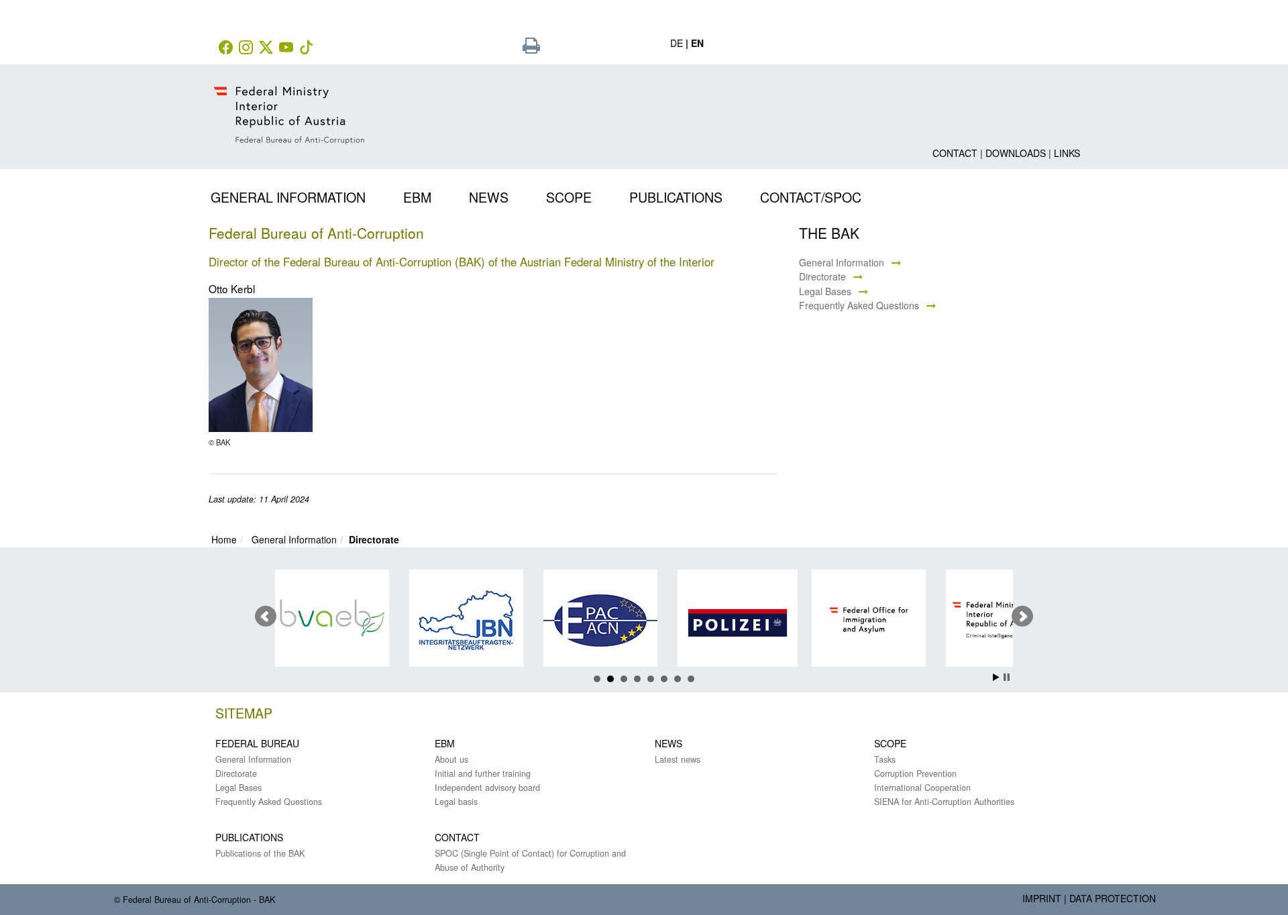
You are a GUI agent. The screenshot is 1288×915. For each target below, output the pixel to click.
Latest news (677, 759)
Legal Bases (825, 291)
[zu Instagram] (247, 48)
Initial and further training (483, 773)
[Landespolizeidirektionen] (727, 623)
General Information (841, 262)
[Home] (291, 104)
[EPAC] (593, 620)
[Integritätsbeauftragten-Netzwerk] (458, 620)
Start (996, 677)
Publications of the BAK (260, 853)
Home (224, 539)
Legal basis (456, 802)
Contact (954, 153)
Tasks (885, 759)
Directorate (822, 276)
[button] (297, 195)
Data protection (1112, 898)
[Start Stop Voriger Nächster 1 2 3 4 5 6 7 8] (644, 616)
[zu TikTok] (308, 48)
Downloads (1015, 153)
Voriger (265, 616)
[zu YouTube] (288, 48)
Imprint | (1044, 898)
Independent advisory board (487, 788)
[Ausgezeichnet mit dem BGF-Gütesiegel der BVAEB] (324, 620)
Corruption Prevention (915, 773)
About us (451, 759)
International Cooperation (922, 788)
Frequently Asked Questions (859, 305)
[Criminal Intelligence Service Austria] (995, 620)
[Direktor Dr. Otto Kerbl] (261, 365)
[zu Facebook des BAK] (227, 48)
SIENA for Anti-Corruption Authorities (944, 802)
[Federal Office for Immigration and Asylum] (861, 620)
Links (1067, 153)
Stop (1007, 677)
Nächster (1022, 616)
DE (676, 43)
